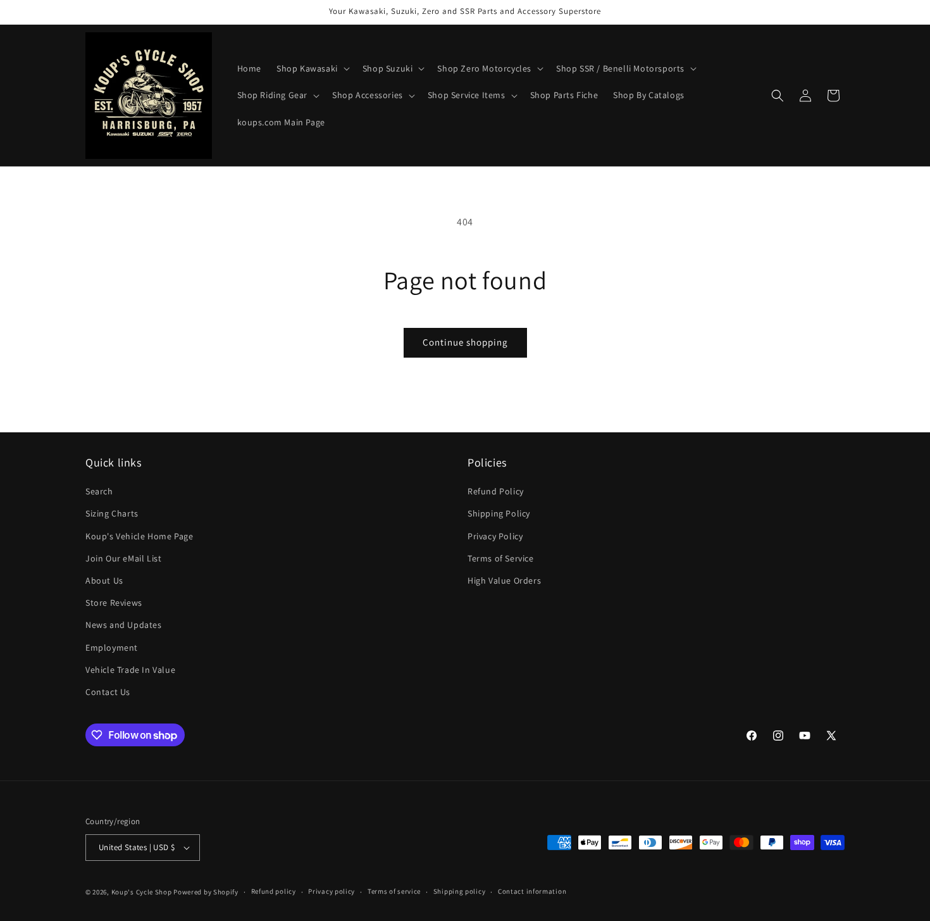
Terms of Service (501, 558)
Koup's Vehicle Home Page (139, 536)
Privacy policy (331, 891)
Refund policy (273, 891)
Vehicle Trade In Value (130, 669)
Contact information (532, 891)
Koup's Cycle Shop (141, 891)
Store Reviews (113, 602)
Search (99, 491)
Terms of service (394, 891)
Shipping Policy (499, 513)
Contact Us (107, 692)
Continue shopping (465, 342)
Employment (111, 647)
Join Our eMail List (123, 558)
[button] (312, 68)
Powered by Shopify (206, 891)
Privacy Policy (495, 536)
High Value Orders (504, 580)
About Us (104, 580)
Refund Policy (496, 491)
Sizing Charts (112, 513)
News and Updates (123, 624)
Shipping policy (459, 891)
